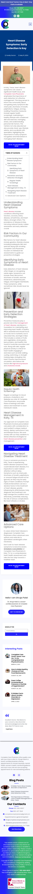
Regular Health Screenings (15, 182)
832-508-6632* (16, 8)
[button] (30, 24)
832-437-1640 (17, 12)
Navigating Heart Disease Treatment (17, 192)
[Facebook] (15, 16)
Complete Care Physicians (14, 94)
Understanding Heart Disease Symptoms (15, 159)
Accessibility (21, 867)
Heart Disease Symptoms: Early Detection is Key (20, 792)
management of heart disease (16, 324)
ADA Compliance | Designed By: (14, 863)
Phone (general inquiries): (16, 870)
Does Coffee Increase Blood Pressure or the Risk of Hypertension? (18, 683)
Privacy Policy (19, 865)
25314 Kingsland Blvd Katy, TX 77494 (17, 10)
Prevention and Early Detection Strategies (15, 177)
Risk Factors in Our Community (14, 164)
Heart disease (9, 211)
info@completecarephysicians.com (17, 820)
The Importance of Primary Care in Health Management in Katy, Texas (21, 798)
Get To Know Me (16, 612)
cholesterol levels (13, 366)
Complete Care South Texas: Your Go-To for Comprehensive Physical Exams (18, 658)
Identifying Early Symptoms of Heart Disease (17, 170)
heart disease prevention (13, 439)
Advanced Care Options (16, 196)
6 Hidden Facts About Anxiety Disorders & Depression (17, 696)
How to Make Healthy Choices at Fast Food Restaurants (19, 671)
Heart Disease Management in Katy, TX (17, 187)
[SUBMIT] (16, 634)
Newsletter (9, 627)
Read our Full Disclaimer (23, 857)
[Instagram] (18, 16)
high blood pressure (20, 363)
